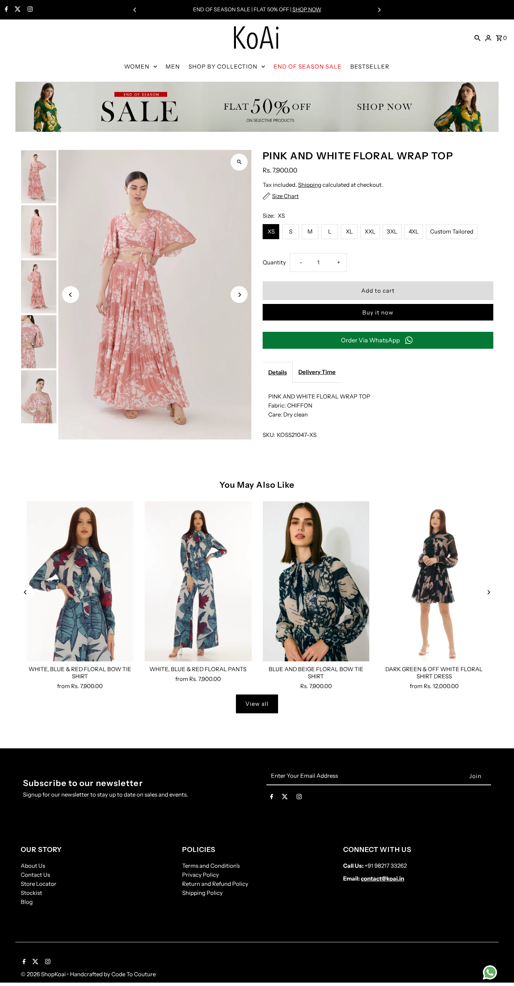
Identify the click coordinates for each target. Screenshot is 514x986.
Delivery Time (317, 371)
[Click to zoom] (239, 162)
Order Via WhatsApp (370, 340)
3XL (392, 231)
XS (271, 231)
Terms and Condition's (211, 865)
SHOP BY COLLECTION (223, 66)
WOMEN (136, 66)
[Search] (477, 37)
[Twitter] (17, 9)
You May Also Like (257, 485)
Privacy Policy (200, 874)
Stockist (31, 892)
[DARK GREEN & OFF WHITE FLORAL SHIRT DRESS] (434, 581)
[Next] (379, 9)
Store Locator (38, 883)
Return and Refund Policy (215, 883)
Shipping (309, 184)
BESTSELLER (369, 66)
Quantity (274, 262)
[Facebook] (5, 9)
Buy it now (378, 312)
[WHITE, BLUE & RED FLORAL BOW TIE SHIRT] (79, 581)
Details (277, 372)
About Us (33, 865)
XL (349, 231)
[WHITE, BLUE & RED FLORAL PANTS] (197, 581)
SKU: (269, 434)
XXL (370, 231)
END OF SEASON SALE (308, 66)
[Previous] (135, 9)
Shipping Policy (202, 892)
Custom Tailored (451, 231)
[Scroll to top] (498, 966)
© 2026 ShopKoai (44, 974)
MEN (173, 66)
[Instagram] (29, 9)
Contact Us (35, 874)
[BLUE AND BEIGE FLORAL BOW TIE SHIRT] (316, 581)
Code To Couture (133, 974)
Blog (27, 901)
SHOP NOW (306, 9)
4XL (414, 231)
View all (257, 703)
